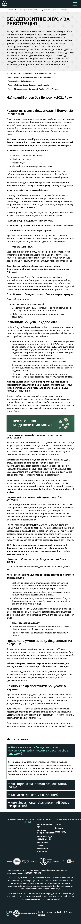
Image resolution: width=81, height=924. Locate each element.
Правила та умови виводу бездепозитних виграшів (28, 85)
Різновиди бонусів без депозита (21, 81)
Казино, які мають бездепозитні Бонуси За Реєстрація (29, 77)
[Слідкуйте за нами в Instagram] (8, 915)
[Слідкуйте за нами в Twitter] (10, 912)
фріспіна (34, 122)
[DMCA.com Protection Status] (9, 862)
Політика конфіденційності (46, 831)
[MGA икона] (34, 861)
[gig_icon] (70, 861)
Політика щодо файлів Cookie (44, 837)
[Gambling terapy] (25, 861)
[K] (63, 861)
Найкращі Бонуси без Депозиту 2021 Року (40, 73)
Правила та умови (42, 843)
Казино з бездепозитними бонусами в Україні (26, 89)
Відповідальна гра (44, 825)
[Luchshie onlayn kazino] (3, 4)
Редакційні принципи (42, 849)
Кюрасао (34, 58)
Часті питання (52, 89)
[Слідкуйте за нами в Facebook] (8, 912)
